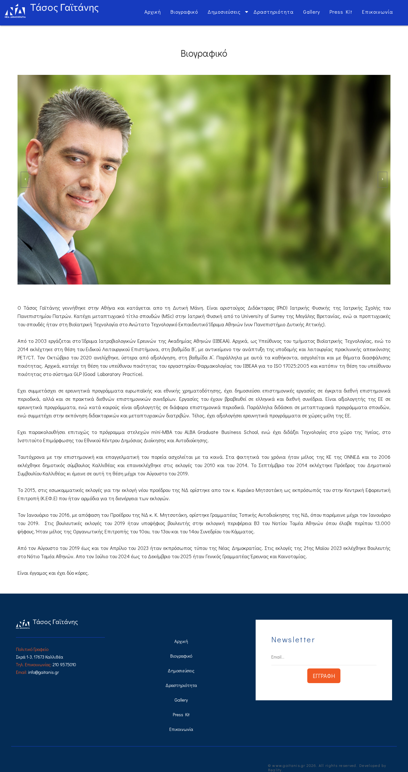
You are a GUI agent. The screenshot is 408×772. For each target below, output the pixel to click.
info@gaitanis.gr (43, 672)
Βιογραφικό (184, 11)
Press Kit (341, 11)
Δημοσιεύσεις (224, 11)
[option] (204, 180)
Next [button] (382, 180)
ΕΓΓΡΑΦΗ (324, 676)
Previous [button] (25, 180)
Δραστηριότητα (273, 11)
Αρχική (152, 11)
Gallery (311, 11)
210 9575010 (64, 664)
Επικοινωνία (377, 11)
